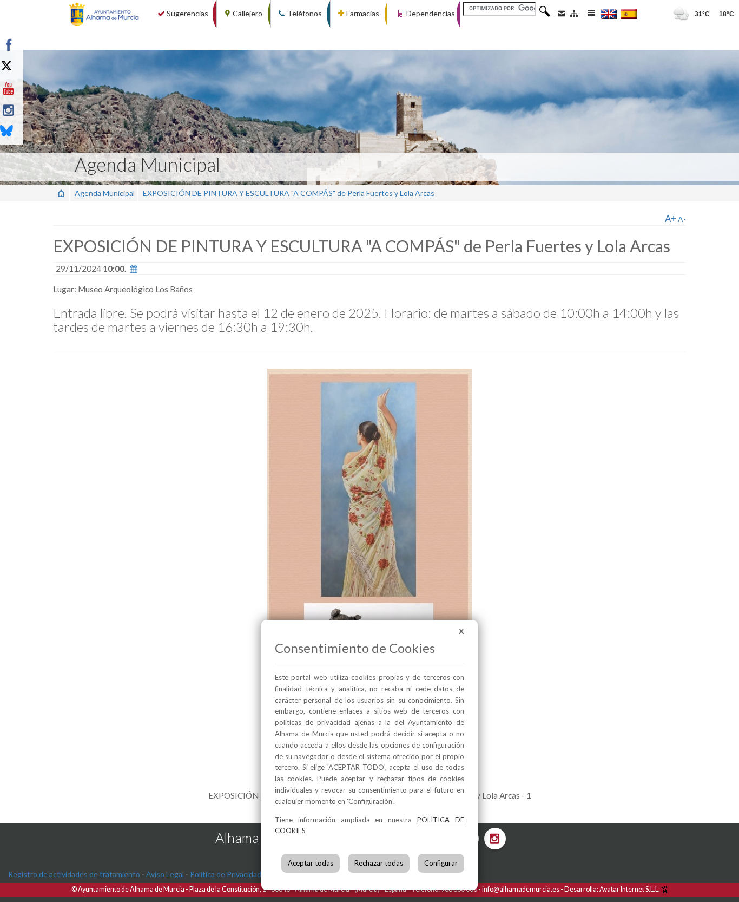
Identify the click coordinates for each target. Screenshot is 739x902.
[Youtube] (34, 89)
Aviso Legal (165, 874)
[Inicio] (61, 193)
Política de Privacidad (225, 874)
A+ (670, 218)
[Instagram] (34, 110)
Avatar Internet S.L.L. (630, 889)
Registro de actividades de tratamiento (74, 874)
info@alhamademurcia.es (520, 889)
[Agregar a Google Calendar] (134, 268)
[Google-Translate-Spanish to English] (608, 14)
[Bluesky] (34, 132)
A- (682, 219)
